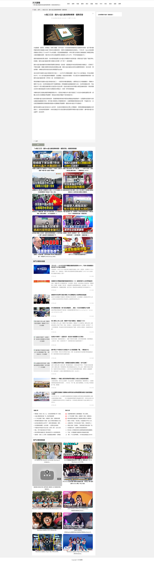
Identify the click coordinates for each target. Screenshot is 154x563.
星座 (110, 3)
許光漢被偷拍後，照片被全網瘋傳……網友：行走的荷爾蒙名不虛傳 (70, 308)
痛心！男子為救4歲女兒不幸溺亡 (43, 430)
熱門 (39, 9)
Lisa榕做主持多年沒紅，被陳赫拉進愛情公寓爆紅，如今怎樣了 (69, 362)
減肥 (115, 3)
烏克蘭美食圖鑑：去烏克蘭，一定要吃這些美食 (46, 425)
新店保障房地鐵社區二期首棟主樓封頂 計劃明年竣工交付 (82, 418)
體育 (82, 3)
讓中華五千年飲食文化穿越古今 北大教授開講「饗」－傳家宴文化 (70, 349)
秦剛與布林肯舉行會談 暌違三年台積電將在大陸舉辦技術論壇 (68, 294)
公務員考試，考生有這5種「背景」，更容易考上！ (80, 423)
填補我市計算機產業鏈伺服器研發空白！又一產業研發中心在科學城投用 (71, 281)
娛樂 (73, 3)
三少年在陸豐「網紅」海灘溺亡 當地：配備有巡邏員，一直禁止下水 (52, 418)
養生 (106, 3)
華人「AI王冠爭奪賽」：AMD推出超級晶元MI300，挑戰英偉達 (83, 434)
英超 (96, 3)
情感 (78, 3)
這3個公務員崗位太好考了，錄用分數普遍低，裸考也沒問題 (50, 423)
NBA (101, 3)
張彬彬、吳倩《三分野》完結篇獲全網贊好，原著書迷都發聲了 (50, 434)
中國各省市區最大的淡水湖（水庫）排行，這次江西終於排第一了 (51, 427)
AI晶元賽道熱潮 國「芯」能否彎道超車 (44, 416)
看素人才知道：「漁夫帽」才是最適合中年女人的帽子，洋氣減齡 (84, 420)
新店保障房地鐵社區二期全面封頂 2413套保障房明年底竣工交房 (51, 432)
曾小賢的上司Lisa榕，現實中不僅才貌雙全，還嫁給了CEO (68, 321)
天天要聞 (36, 3)
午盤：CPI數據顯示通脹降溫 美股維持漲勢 (78, 432)
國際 (119, 3)
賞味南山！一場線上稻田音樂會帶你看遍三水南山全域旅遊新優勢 (70, 378)
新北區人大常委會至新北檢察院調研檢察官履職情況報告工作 (83, 430)
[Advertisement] (64, 125)
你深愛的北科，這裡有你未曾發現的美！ (78, 427)
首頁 (68, 3)
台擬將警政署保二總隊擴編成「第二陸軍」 (78, 413)
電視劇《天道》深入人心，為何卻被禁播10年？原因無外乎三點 (50, 413)
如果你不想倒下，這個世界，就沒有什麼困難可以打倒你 (67, 336)
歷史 (87, 3)
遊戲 (91, 3)
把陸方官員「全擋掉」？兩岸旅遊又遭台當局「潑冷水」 (82, 425)
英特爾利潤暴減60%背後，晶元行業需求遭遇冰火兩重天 (49, 420)
